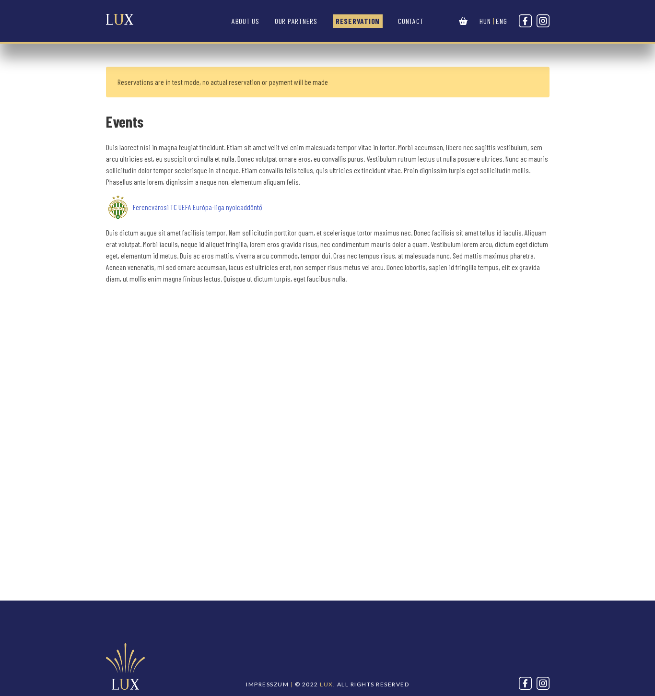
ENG (501, 20)
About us (245, 20)
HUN (485, 20)
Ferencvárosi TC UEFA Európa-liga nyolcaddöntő (197, 207)
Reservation (358, 20)
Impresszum (267, 684)
